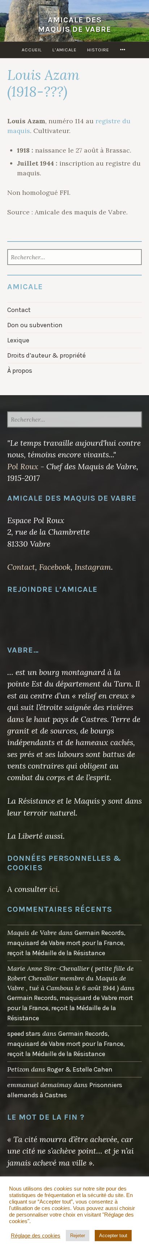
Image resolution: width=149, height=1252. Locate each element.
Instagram (92, 567)
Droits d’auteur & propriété (46, 355)
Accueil (32, 49)
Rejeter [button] (77, 1235)
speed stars (24, 1034)
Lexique (18, 340)
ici (53, 889)
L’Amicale (64, 49)
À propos (19, 371)
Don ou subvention (35, 325)
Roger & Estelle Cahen (79, 1069)
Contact (19, 310)
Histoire (98, 49)
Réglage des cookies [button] (35, 1236)
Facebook (55, 567)
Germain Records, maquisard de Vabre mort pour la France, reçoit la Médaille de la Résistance (66, 943)
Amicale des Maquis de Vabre (74, 24)
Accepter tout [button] (113, 1235)
